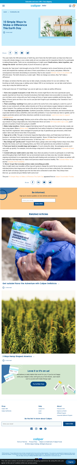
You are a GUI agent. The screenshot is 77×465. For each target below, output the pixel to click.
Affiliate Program (61, 413)
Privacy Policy (33, 442)
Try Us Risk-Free (38, 384)
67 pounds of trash (68, 148)
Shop (3, 406)
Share (5, 53)
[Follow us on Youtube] (41, 428)
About (59, 406)
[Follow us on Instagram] (36, 428)
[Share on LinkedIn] (16, 53)
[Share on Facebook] (10, 53)
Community (13, 12)
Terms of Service (22, 442)
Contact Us (41, 408)
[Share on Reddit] (28, 53)
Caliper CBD (5, 408)
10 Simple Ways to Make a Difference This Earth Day (26, 176)
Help (40, 406)
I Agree (70, 462)
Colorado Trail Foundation (16, 162)
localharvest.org (50, 139)
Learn (5, 12)
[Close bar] (76, 1)
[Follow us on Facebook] (31, 428)
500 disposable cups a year (59, 122)
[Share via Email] (22, 53)
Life (18, 12)
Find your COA (61, 408)
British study (24, 128)
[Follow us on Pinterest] (45, 428)
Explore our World (61, 411)
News (40, 413)
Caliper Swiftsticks (6, 411)
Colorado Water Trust (66, 159)
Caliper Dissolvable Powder (64, 176)
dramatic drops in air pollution (60, 73)
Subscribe (39, 204)
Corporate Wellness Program (64, 415)
